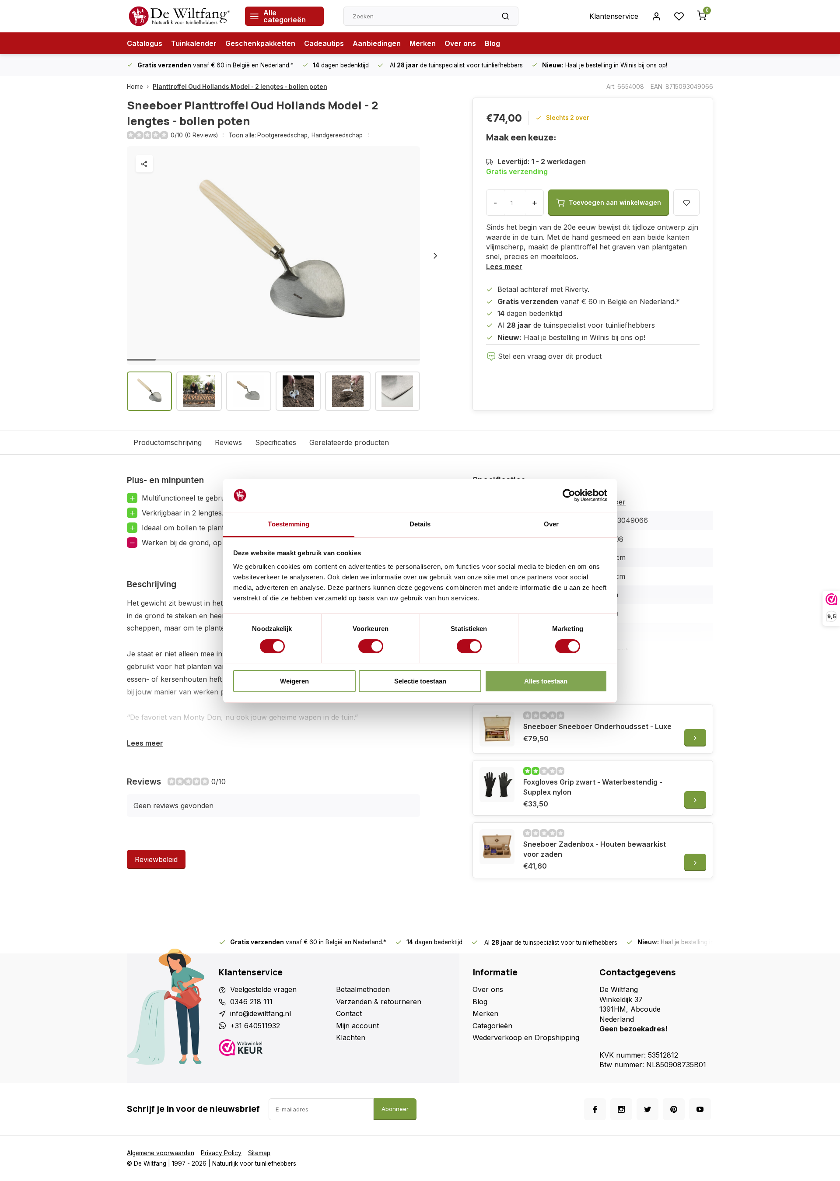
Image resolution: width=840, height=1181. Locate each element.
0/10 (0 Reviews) (194, 135)
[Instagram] (621, 1109)
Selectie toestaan (420, 681)
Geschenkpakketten (260, 43)
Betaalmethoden (363, 989)
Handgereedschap (337, 135)
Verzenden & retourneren (378, 1001)
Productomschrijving (167, 442)
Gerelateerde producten (349, 442)
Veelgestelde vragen (263, 989)
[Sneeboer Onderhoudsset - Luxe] (497, 728)
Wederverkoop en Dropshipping (525, 1037)
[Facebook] (595, 1109)
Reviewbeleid (156, 859)
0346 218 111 (251, 1001)
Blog (492, 43)
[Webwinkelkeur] (274, 1048)
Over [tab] (551, 524)
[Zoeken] (505, 16)
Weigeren (294, 681)
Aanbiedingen (377, 43)
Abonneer (395, 1108)
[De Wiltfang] (179, 16)
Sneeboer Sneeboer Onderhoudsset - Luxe (597, 726)
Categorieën (492, 1025)
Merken (423, 43)
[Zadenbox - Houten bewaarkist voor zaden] (497, 846)
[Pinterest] (674, 1109)
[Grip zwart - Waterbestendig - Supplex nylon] (497, 784)
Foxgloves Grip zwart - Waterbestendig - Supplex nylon (592, 787)
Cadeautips (324, 43)
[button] (435, 255)
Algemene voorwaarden (160, 1152)
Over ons (460, 43)
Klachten (350, 1037)
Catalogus (144, 43)
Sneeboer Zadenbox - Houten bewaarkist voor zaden (594, 849)
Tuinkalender (194, 43)
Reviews (228, 442)
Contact (349, 1013)
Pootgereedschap (283, 135)
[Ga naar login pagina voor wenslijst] (679, 16)
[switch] (370, 646)
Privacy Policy (221, 1152)
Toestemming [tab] (288, 524)
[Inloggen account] (656, 16)
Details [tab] (420, 524)
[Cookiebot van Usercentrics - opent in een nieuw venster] (569, 495)
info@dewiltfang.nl (260, 1013)
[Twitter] (647, 1109)
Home (135, 86)
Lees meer (504, 266)
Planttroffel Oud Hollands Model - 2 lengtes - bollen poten (240, 86)
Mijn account (357, 1025)
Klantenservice (613, 16)
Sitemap (259, 1152)
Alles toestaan (545, 681)
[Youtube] (700, 1109)
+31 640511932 (255, 1025)
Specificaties (275, 442)
